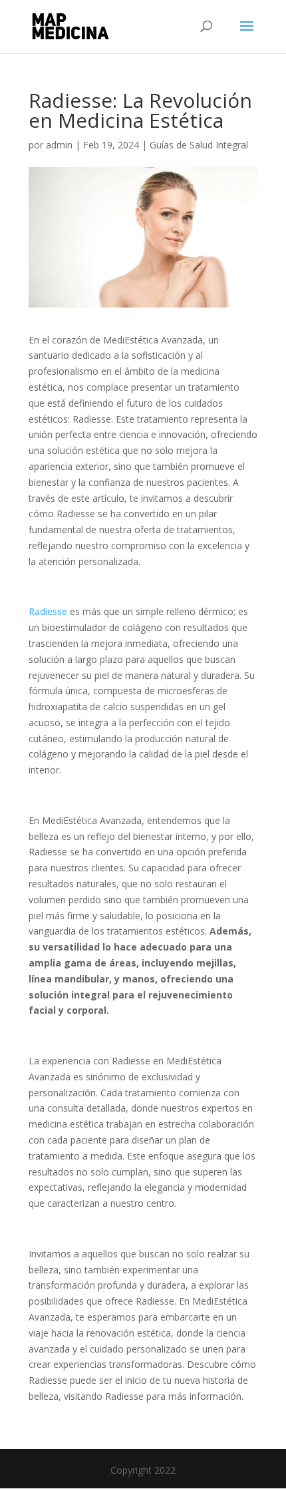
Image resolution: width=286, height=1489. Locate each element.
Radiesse (48, 611)
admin (59, 144)
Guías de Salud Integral (199, 144)
